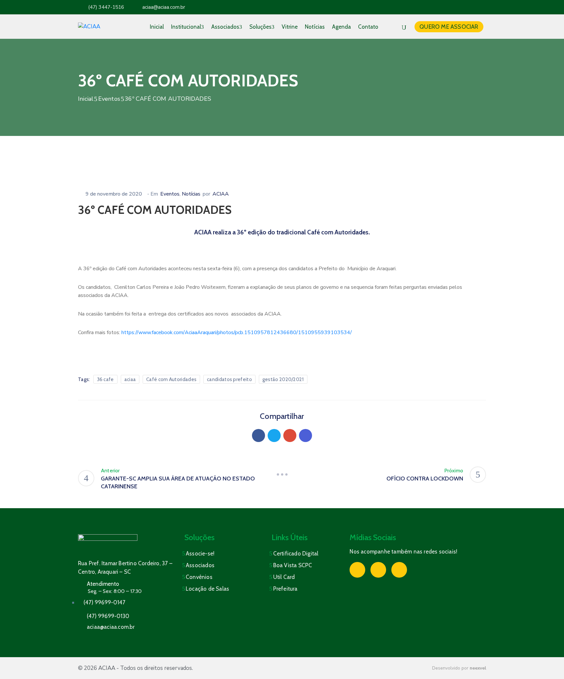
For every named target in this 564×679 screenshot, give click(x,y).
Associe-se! (200, 553)
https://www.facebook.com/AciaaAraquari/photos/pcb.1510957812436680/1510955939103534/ (236, 332)
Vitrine (290, 26)
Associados (225, 26)
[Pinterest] (289, 435)
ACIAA (220, 194)
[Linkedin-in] (479, 7)
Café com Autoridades (171, 379)
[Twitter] (274, 435)
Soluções (260, 26)
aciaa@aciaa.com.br (163, 7)
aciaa (130, 379)
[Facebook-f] (454, 7)
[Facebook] (258, 435)
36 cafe (105, 379)
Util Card (284, 577)
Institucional (186, 26)
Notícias (315, 26)
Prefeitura (285, 588)
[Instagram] (467, 7)
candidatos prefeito (229, 379)
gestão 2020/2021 (283, 379)
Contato (368, 26)
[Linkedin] (305, 435)
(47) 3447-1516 (106, 7)
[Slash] (282, 474)
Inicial (157, 26)
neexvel (478, 668)
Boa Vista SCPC (292, 565)
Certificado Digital (296, 553)
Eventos (109, 99)
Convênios (199, 577)
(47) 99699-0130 (108, 616)
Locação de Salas (207, 588)
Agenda (341, 26)
